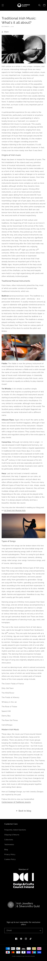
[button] (2, 5)
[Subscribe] (40, 930)
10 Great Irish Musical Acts (15, 510)
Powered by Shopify (30, 956)
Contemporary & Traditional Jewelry (16, 802)
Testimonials (9, 844)
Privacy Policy (9, 854)
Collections (8, 840)
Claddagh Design (20, 956)
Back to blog (25, 811)
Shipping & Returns (11, 835)
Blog (6, 849)
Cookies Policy (10, 859)
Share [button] (6, 32)
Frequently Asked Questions (15, 830)
